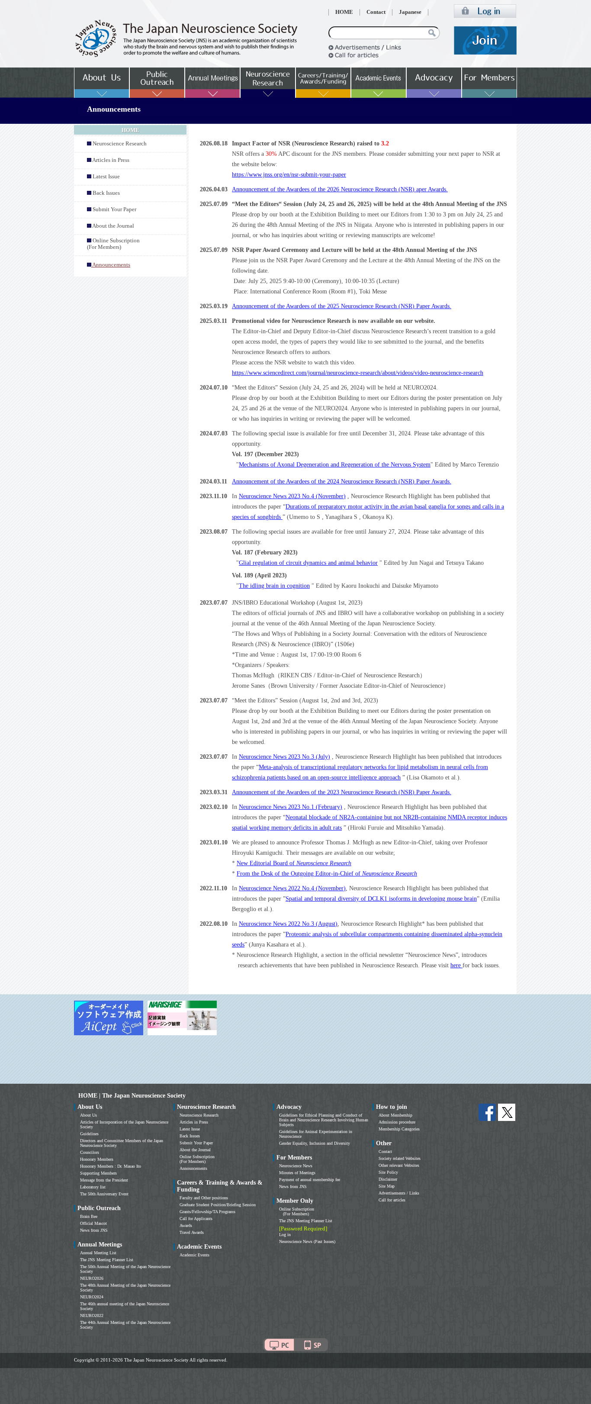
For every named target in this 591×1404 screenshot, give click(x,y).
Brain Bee (88, 1216)
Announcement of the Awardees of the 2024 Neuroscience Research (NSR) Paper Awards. (341, 481)
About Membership (395, 1115)
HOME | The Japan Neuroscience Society (132, 1095)
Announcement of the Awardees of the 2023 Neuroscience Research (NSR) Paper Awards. (341, 792)
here (456, 965)
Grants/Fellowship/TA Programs (207, 1211)
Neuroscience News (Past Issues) (307, 1241)
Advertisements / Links (399, 1193)
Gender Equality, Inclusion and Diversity (314, 1143)
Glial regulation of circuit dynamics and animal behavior (308, 563)
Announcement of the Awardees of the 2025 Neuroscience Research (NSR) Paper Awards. (341, 306)
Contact (375, 12)
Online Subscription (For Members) (113, 244)
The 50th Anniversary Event (104, 1193)
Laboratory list (93, 1187)
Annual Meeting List (98, 1252)
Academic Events (194, 1255)
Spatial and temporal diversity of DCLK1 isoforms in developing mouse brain (381, 898)
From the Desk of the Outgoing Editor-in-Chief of (327, 873)
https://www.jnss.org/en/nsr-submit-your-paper (289, 174)
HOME (344, 12)
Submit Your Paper (114, 209)
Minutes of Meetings (297, 1172)
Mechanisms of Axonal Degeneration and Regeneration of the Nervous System (334, 464)
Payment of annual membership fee (309, 1179)
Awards (186, 1225)
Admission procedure (397, 1122)
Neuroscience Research (120, 144)
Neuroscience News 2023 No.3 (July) (284, 757)
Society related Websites (400, 1158)
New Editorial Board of (294, 863)
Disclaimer (388, 1179)
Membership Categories (399, 1129)
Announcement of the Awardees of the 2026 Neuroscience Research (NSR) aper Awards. (340, 189)
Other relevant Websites (399, 1165)
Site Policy (388, 1172)
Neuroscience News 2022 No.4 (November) (292, 888)
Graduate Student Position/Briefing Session (218, 1204)
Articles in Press (110, 160)
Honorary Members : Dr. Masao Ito (110, 1166)
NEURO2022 (91, 1315)
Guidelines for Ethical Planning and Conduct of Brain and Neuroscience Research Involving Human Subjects (323, 1120)
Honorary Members (96, 1159)
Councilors (89, 1152)
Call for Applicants (196, 1218)
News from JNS (94, 1230)
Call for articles (392, 1200)
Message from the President (104, 1180)
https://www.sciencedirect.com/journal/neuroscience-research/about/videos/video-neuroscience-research (357, 373)
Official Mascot (93, 1223)
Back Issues (106, 193)
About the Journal (113, 226)
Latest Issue (106, 177)
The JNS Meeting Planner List (106, 1259)
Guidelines (89, 1133)
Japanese (410, 12)
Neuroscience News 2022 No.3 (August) (288, 924)
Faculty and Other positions (204, 1197)
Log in (285, 1234)
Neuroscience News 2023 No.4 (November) (292, 496)
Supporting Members (98, 1173)
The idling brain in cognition (274, 586)
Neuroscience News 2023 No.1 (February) (290, 807)
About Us (88, 1115)
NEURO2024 (91, 1297)
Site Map (387, 1186)
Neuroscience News (295, 1165)
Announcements (193, 1168)
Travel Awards (192, 1232)
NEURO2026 (91, 1278)
